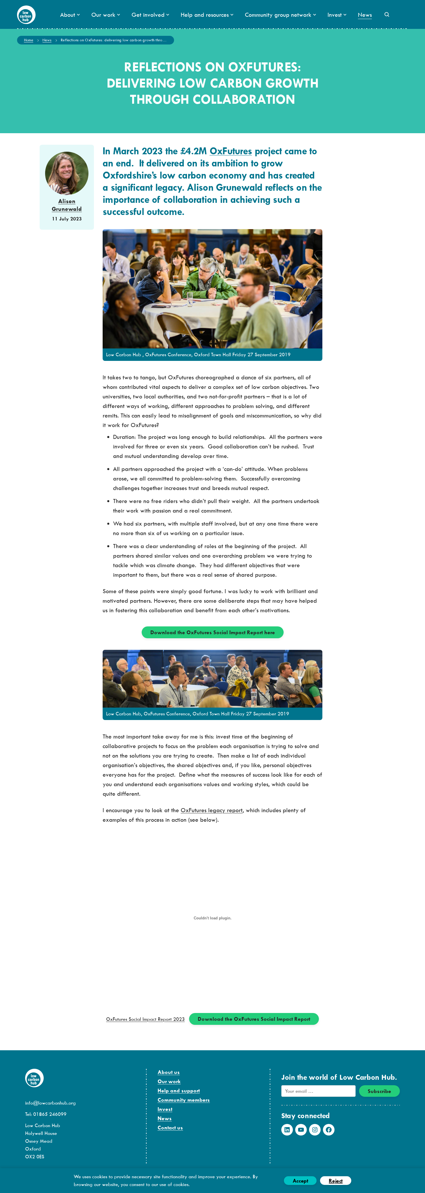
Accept (300, 1180)
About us (169, 1072)
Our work (169, 1081)
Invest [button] (335, 14)
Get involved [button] (148, 14)
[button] (387, 14)
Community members (184, 1099)
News (365, 14)
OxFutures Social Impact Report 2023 (145, 1019)
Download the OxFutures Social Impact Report (254, 1019)
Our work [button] (103, 14)
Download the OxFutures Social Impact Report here (212, 632)
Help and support (179, 1090)
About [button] (67, 14)
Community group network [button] (278, 14)
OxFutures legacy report (212, 810)
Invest (165, 1109)
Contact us (170, 1127)
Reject (336, 1180)
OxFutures (231, 151)
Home (28, 40)
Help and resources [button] (205, 14)
